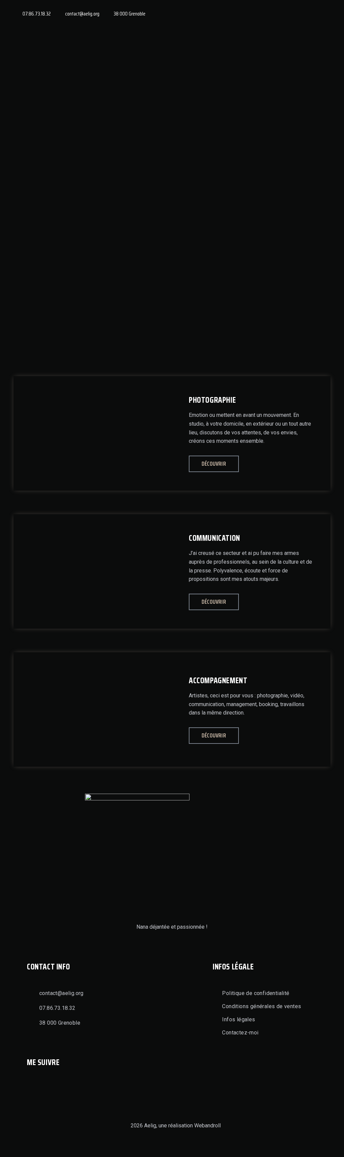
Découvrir (214, 601)
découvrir (214, 463)
